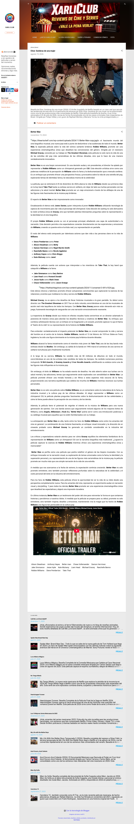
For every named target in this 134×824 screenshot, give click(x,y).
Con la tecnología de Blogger (77, 811)
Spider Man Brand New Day (39, 638)
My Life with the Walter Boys (40, 732)
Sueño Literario (84, 37)
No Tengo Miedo (36, 675)
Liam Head (75, 567)
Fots (112, 37)
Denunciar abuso (5, 107)
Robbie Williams (37, 571)
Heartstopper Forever (38, 694)
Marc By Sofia (35, 770)
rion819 (82, 814)
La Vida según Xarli (67, 37)
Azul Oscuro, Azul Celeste (39, 751)
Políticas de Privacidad (7, 101)
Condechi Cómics (101, 37)
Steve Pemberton (53, 571)
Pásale (119, 633)
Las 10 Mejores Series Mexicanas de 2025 (44, 713)
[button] (122, 51)
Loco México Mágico (37, 657)
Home (34, 37)
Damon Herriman (98, 564)
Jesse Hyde (51, 567)
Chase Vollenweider (81, 564)
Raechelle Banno (104, 567)
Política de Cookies (6, 100)
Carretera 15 (35, 789)
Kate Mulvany (63, 567)
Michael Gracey (88, 567)
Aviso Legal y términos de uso (9, 103)
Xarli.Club (9, 27)
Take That (67, 571)
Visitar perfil (9, 32)
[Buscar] (125, 4)
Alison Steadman (38, 564)
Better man (66, 564)
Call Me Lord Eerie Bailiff (39, 619)
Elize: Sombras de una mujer (43, 51)
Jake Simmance (37, 567)
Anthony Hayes (53, 564)
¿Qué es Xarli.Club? (48, 37)
